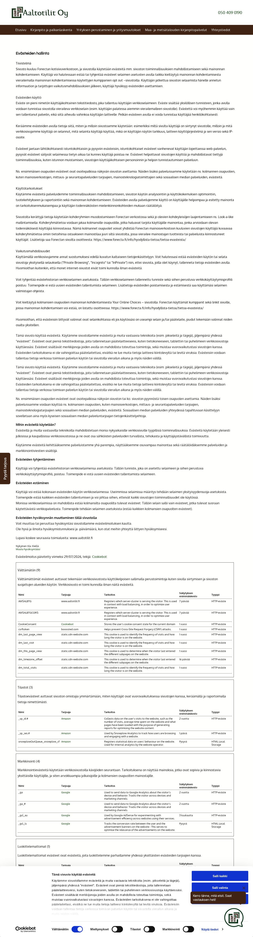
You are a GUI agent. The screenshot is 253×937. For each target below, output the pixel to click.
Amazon (66, 718)
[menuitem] (21, 30)
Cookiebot (99, 557)
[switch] (117, 929)
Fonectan (44, 69)
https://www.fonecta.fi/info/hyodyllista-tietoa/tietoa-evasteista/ (140, 240)
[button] (5, 468)
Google (65, 792)
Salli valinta (220, 887)
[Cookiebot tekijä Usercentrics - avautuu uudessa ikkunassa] (25, 929)
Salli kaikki (220, 876)
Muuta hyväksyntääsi (28, 549)
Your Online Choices (126, 302)
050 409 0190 (230, 12)
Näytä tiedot (209, 929)
